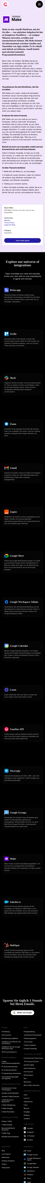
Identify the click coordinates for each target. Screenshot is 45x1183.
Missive (26, 1108)
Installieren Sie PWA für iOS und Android (11, 1042)
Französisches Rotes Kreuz (33, 1058)
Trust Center (28, 1042)
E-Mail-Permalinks (8, 1112)
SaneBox (27, 1118)
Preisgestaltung (29, 1031)
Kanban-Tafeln (7, 1121)
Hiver (25, 1095)
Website (7, 220)
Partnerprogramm (30, 1038)
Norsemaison (28, 1075)
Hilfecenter (5, 1157)
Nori (25, 1078)
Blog (3, 1150)
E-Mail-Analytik (7, 1125)
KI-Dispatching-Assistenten (11, 1073)
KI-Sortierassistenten (9, 1070)
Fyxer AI (26, 1098)
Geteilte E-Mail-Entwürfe (10, 1096)
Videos (4, 1164)
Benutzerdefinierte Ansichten (8, 1129)
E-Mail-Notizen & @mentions (8, 1100)
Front (25, 1105)
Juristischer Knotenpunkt (32, 1035)
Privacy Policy (9, 223)
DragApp (27, 1112)
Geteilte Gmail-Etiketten (10, 1093)
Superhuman (28, 1101)
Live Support (6, 1154)
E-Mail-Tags (6, 1133)
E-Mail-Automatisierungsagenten (11, 1062)
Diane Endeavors (30, 1068)
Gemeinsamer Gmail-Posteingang (9, 1089)
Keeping (27, 1115)
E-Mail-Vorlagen (7, 1108)
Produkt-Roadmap (30, 1048)
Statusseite (6, 1167)
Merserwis (27, 1082)
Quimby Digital (29, 1065)
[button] (39, 4)
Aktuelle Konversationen (10, 1136)
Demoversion (6, 1035)
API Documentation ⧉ (9, 1052)
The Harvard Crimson (31, 1061)
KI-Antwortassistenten (9, 1066)
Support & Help (9, 225)
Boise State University (31, 1085)
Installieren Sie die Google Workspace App (11, 1047)
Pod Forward (28, 1072)
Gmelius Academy (8, 1161)
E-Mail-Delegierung (8, 1105)
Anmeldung (6, 1031)
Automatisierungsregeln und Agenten (10, 1077)
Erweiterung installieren (10, 1038)
